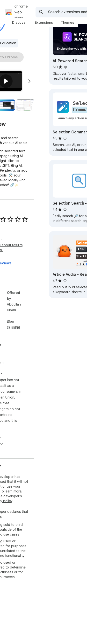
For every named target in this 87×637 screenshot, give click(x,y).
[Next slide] (29, 81)
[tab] (19, 22)
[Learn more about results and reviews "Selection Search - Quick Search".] (65, 209)
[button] (5, 81)
